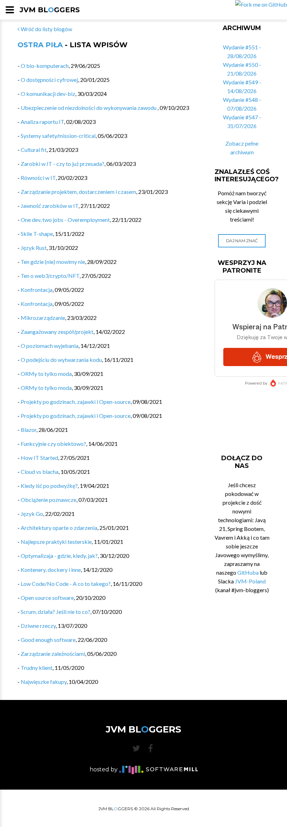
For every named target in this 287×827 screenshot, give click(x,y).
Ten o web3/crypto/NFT (50, 275)
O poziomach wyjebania (49, 345)
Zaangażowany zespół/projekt (57, 331)
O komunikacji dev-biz (48, 93)
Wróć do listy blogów (46, 29)
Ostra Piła (40, 45)
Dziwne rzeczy (38, 625)
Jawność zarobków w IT (49, 205)
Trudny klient (36, 667)
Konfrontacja (36, 289)
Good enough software (48, 639)
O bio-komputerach (45, 65)
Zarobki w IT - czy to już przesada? (62, 163)
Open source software (47, 597)
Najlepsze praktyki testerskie (56, 541)
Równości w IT (38, 177)
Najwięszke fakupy (43, 681)
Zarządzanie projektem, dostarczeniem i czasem (78, 191)
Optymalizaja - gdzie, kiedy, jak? (59, 555)
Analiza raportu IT (42, 121)
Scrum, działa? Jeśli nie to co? (55, 611)
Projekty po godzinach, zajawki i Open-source (76, 401)
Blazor (28, 429)
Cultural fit (34, 149)
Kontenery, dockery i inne (51, 569)
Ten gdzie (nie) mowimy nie (53, 261)
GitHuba (248, 572)
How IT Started (39, 457)
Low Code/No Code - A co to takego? (66, 583)
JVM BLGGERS (50, 10)
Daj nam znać (242, 240)
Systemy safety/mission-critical (58, 135)
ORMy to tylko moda (46, 373)
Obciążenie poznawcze (48, 499)
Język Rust (34, 247)
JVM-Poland (250, 581)
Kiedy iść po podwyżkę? (49, 485)
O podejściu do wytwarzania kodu (61, 359)
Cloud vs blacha (39, 471)
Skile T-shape (37, 233)
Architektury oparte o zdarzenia (59, 527)
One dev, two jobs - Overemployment (65, 219)
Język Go (32, 513)
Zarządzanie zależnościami (53, 653)
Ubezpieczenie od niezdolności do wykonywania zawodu (89, 107)
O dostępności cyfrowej (49, 79)
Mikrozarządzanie (43, 317)
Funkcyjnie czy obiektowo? (53, 443)
